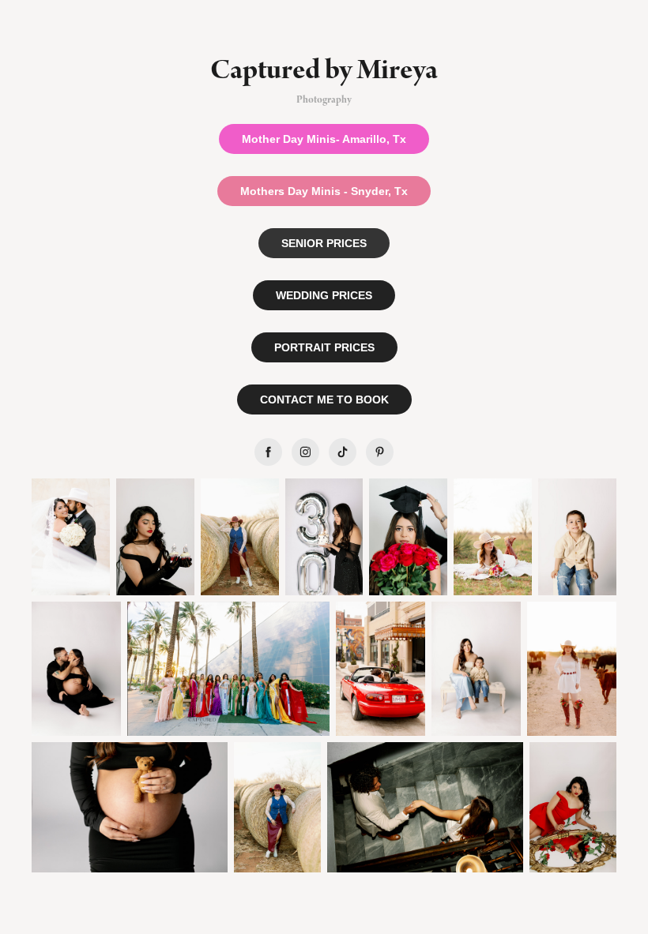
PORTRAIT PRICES (324, 347)
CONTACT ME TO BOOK (324, 399)
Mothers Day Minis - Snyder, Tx (324, 191)
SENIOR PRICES (324, 243)
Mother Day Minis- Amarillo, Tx (324, 139)
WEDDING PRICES (324, 295)
